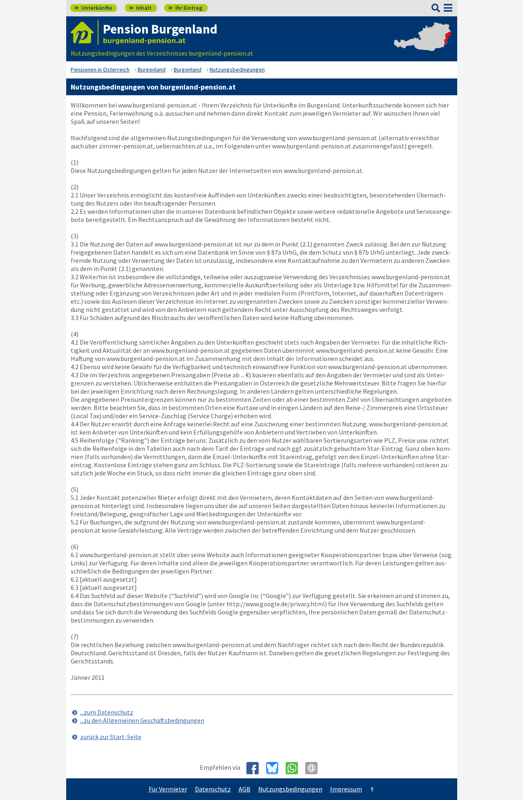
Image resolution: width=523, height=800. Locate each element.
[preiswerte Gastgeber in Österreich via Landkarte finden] (422, 44)
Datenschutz (213, 789)
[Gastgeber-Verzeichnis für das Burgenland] (84, 32)
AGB (244, 789)
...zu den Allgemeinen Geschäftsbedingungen (142, 720)
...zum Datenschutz (106, 712)
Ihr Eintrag (185, 7)
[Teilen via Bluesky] (275, 768)
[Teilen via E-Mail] (314, 768)
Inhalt (140, 7)
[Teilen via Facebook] (255, 768)
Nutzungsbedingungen (290, 789)
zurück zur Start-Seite (110, 737)
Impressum (346, 789)
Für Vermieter (168, 789)
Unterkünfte (93, 7)
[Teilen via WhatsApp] (295, 768)
